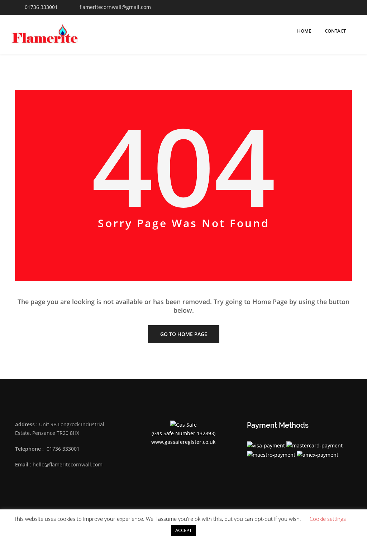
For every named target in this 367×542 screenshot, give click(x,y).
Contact (335, 31)
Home (304, 31)
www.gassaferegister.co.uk (183, 441)
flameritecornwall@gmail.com (115, 7)
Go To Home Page (183, 334)
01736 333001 (41, 7)
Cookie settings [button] (328, 518)
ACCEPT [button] (183, 530)
